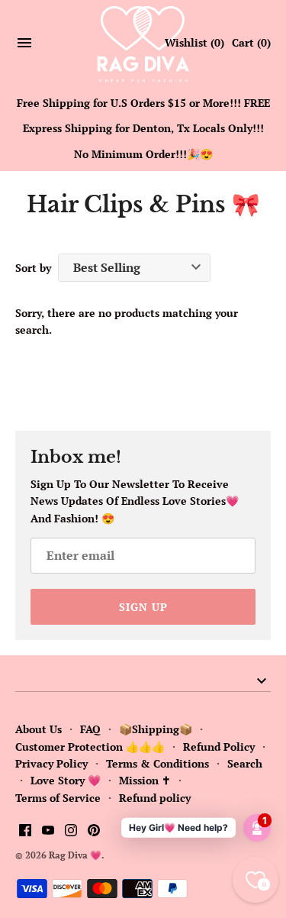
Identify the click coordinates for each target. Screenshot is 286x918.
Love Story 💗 (66, 780)
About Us (38, 729)
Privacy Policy (51, 763)
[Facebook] (25, 831)
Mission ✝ (145, 780)
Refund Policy (219, 746)
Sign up (143, 607)
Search (244, 763)
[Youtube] (48, 831)
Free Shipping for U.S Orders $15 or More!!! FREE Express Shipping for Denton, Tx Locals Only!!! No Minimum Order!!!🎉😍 (143, 128)
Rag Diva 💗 (75, 855)
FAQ (90, 729)
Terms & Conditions (157, 763)
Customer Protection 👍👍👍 (90, 746)
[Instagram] (71, 831)
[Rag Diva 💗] (143, 43)
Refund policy (155, 797)
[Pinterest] (94, 831)
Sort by (33, 267)
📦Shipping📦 (155, 729)
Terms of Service (58, 797)
